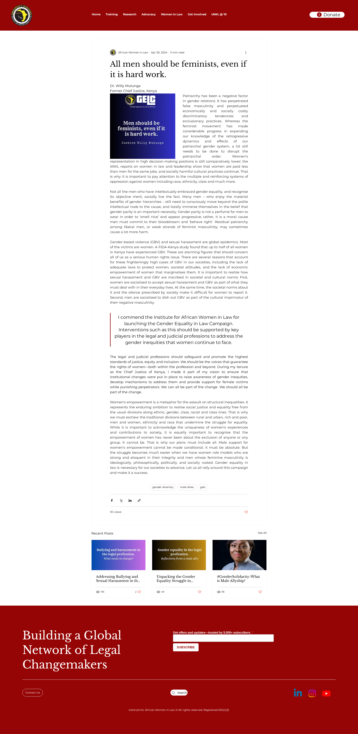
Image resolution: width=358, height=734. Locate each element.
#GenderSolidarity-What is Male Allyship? (238, 579)
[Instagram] (312, 693)
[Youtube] (326, 693)
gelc (203, 487)
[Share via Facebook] (112, 500)
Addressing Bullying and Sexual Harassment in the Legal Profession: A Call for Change (117, 579)
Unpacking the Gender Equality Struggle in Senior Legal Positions (176, 579)
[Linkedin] (298, 693)
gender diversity (163, 487)
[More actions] (246, 52)
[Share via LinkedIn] (130, 500)
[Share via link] (139, 500)
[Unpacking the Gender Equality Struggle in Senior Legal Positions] (179, 555)
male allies (187, 487)
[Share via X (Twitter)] (121, 500)
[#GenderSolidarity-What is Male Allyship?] (239, 555)
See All (262, 532)
